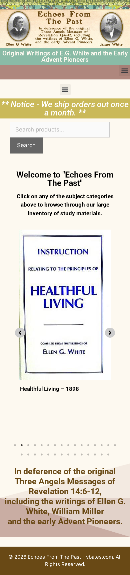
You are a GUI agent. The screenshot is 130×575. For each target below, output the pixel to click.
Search (26, 145)
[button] (124, 70)
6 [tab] (48, 445)
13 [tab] (95, 445)
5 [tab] (41, 445)
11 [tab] (81, 445)
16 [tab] (115, 445)
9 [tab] (68, 445)
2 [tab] (21, 445)
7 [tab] (55, 445)
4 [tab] (35, 445)
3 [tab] (28, 445)
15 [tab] (108, 445)
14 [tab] (101, 445)
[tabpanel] (65, 331)
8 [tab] (61, 445)
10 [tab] (75, 445)
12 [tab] (88, 445)
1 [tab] (15, 445)
